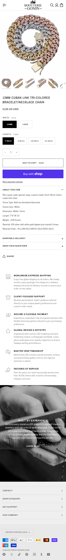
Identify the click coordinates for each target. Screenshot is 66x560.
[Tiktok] (19, 554)
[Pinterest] (26, 554)
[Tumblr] (41, 554)
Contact (7, 491)
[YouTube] (48, 554)
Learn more (33, 446)
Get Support (10, 507)
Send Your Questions (15, 246)
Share (10, 256)
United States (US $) (16, 532)
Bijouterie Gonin (14, 550)
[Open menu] (5, 5)
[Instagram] (34, 554)
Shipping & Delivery (14, 238)
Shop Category (11, 499)
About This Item (11, 190)
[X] (11, 554)
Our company (10, 515)
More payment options (13, 181)
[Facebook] (4, 554)
